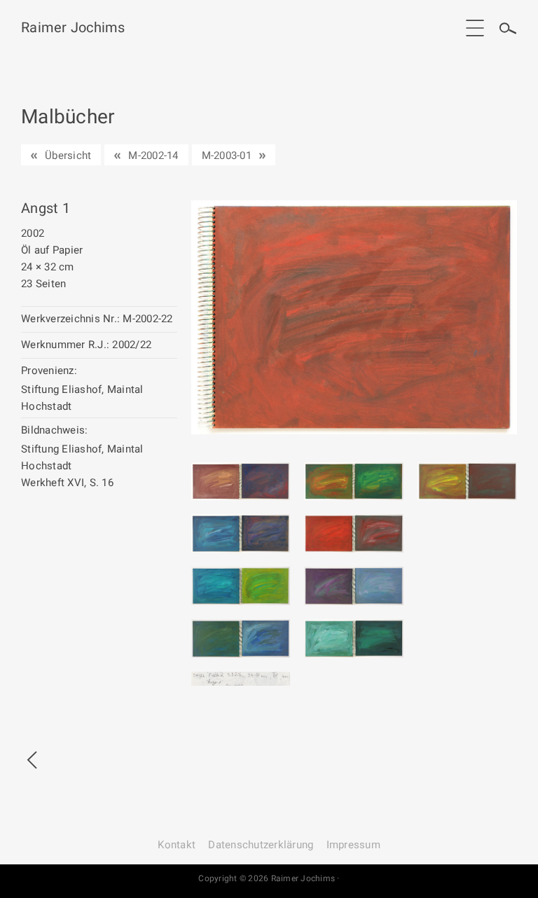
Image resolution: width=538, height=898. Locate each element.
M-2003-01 (226, 155)
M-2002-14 (153, 155)
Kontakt (176, 844)
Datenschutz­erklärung (260, 844)
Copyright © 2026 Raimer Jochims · (268, 878)
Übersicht (68, 155)
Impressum (353, 844)
